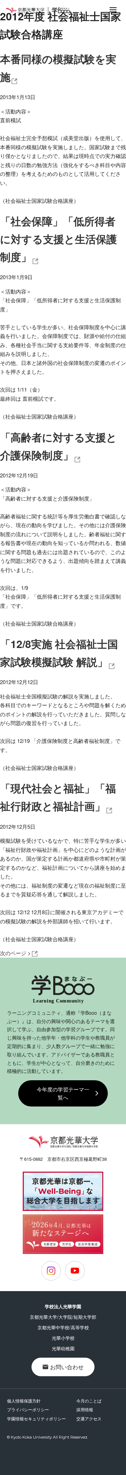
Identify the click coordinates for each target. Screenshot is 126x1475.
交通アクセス (89, 1418)
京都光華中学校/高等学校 (63, 1327)
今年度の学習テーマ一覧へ (63, 1093)
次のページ (15, 953)
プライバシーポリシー (28, 1409)
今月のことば (89, 1401)
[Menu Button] (113, 9)
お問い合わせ (67, 1367)
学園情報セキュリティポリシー (36, 1418)
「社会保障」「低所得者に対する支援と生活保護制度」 (58, 238)
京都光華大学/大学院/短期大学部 (63, 1317)
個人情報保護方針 (24, 1401)
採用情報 (84, 1409)
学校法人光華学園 (63, 1306)
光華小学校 (63, 1338)
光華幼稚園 (63, 1348)
